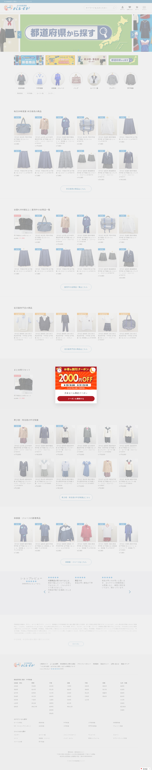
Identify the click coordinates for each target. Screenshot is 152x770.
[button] (145, 769)
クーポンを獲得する (76, 398)
